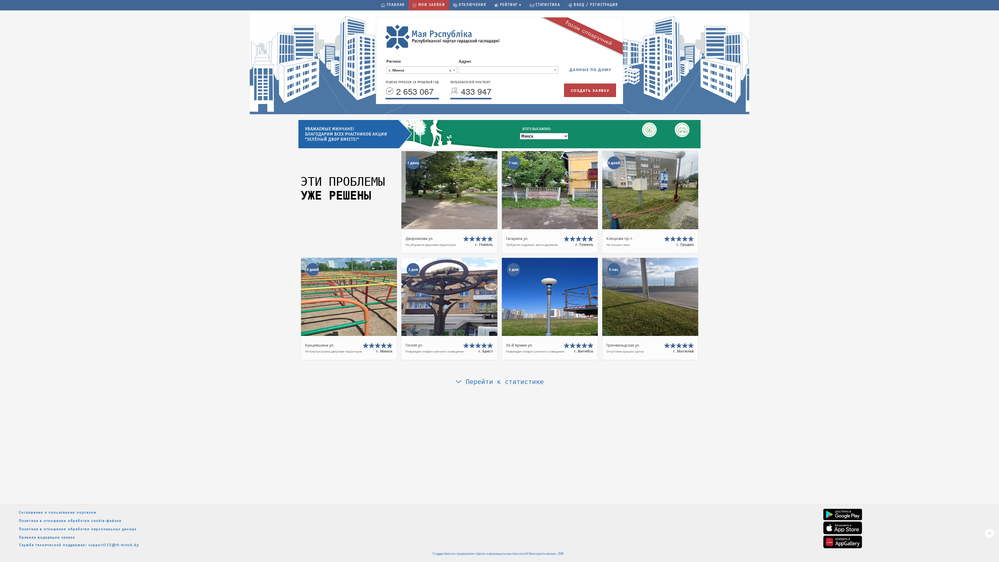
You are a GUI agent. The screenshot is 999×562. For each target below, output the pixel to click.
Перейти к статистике (503, 382)
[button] (393, 5)
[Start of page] (989, 533)
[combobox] (421, 70)
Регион (393, 61)
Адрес (465, 61)
